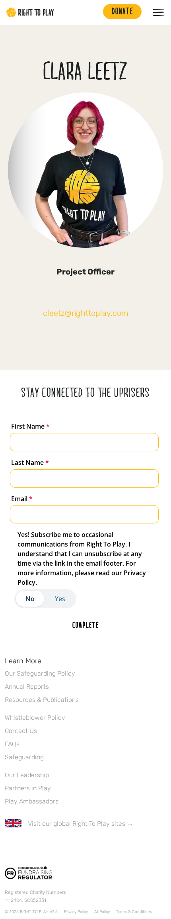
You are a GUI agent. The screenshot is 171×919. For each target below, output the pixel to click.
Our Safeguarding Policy (40, 673)
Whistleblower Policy (35, 717)
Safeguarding (24, 757)
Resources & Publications (42, 699)
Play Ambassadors (31, 801)
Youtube (76, 847)
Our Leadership (27, 775)
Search (93, 12)
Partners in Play (28, 788)
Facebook (9, 847)
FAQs (12, 744)
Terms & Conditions (134, 911)
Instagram (42, 847)
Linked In (59, 847)
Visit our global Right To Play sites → (80, 823)
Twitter (25, 847)
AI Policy (102, 911)
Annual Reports (27, 686)
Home (30, 12)
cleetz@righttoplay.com (85, 313)
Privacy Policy (76, 911)
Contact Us (21, 731)
